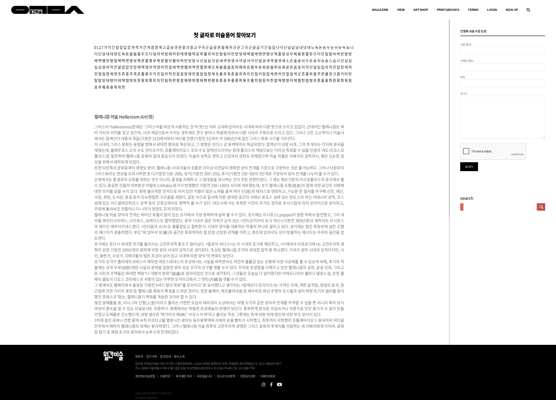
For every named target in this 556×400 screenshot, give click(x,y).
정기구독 (151, 356)
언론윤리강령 (249, 376)
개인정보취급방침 (145, 376)
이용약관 (165, 376)
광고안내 (165, 356)
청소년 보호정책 (227, 376)
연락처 (139, 356)
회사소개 (179, 356)
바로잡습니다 (204, 376)
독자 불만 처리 (184, 376)
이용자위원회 (267, 376)
